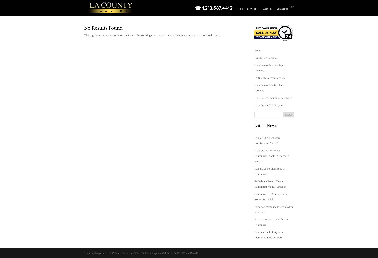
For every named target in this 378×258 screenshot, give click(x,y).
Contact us (282, 9)
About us (267, 9)
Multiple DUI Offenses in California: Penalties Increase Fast (271, 156)
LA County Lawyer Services (269, 77)
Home (240, 9)
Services (251, 9)
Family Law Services (266, 57)
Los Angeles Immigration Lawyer (273, 97)
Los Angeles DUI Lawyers (268, 105)
